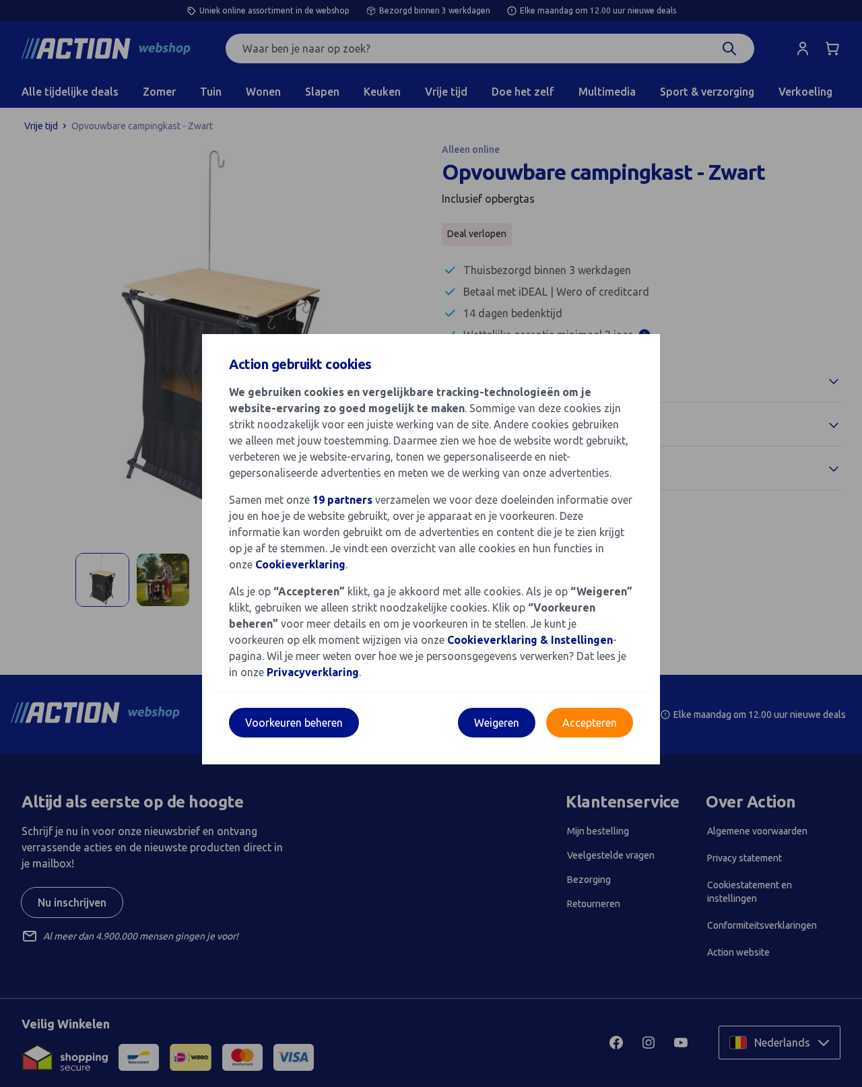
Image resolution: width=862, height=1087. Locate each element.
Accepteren (589, 723)
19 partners (342, 500)
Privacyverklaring (313, 672)
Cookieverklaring (300, 564)
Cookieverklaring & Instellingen (530, 640)
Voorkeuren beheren (294, 723)
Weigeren (496, 723)
